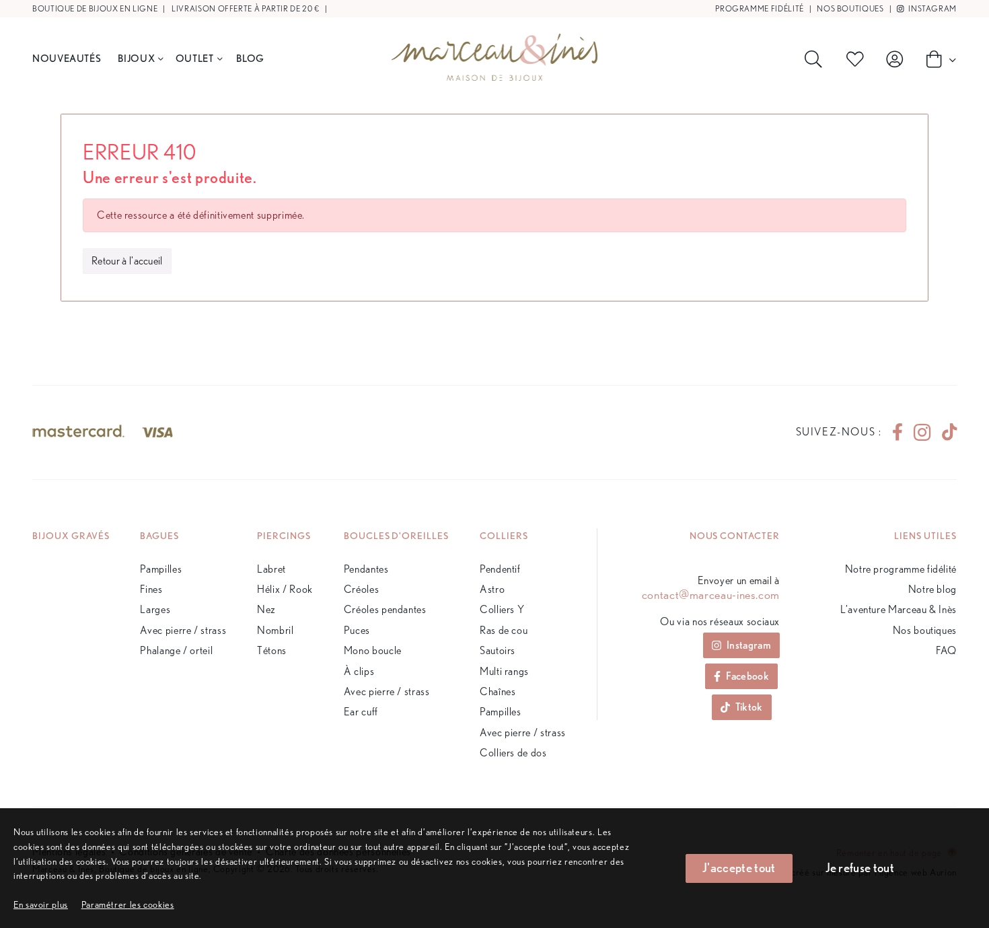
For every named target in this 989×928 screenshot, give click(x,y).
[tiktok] (944, 432)
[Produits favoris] (858, 59)
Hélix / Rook (285, 589)
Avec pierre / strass (183, 630)
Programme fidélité (759, 8)
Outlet (195, 58)
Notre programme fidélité (901, 569)
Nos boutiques (850, 8)
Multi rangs (504, 671)
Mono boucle (373, 650)
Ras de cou (503, 630)
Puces (357, 630)
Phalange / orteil (176, 650)
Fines (151, 589)
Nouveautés (66, 58)
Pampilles (161, 569)
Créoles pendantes (385, 609)
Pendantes (366, 569)
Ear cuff (361, 711)
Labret (271, 569)
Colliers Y (502, 609)
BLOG (250, 58)
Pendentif (500, 569)
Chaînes (497, 691)
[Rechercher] (816, 59)
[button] (127, 904)
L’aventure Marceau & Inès (898, 609)
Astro (492, 589)
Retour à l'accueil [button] (127, 260)
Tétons (272, 650)
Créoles (361, 589)
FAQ (946, 650)
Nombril (275, 630)
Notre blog (932, 589)
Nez (266, 609)
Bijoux (136, 58)
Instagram (932, 8)
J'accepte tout (738, 868)
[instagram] (922, 432)
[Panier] (937, 58)
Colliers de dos (513, 752)
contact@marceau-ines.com (711, 595)
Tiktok (749, 707)
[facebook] (897, 432)
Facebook (747, 676)
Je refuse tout (860, 868)
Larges (155, 609)
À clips (359, 671)
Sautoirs (497, 650)
